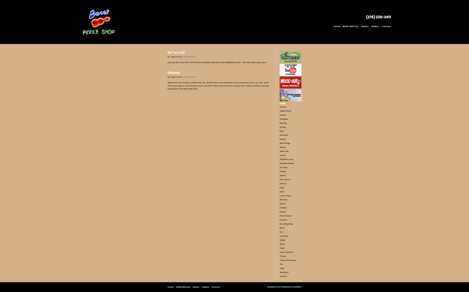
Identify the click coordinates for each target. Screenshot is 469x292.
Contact (386, 27)
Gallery (375, 27)
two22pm (297, 287)
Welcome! (174, 72)
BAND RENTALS (351, 27)
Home (337, 27)
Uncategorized (190, 56)
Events (364, 27)
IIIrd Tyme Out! (176, 52)
